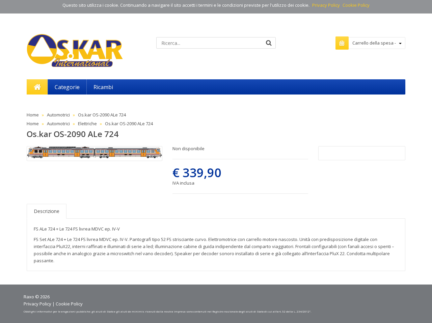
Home (33, 115)
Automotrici (58, 115)
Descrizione (46, 211)
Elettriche (87, 123)
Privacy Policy (326, 5)
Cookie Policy (356, 5)
